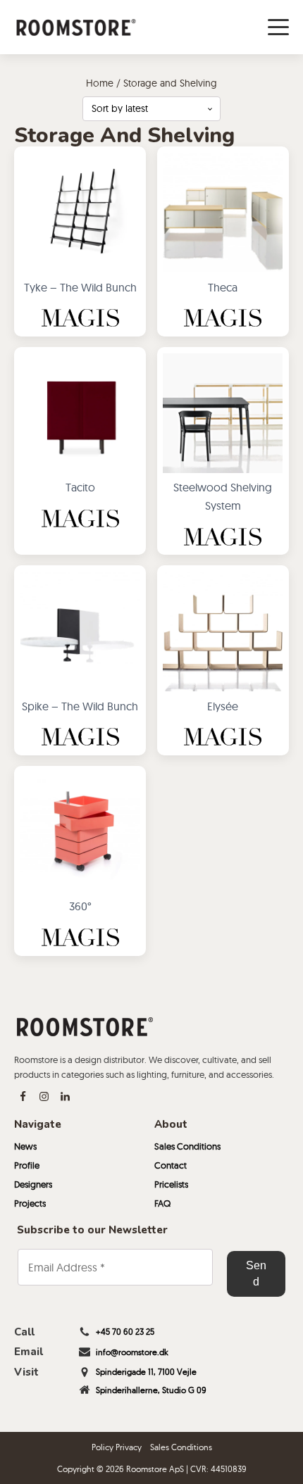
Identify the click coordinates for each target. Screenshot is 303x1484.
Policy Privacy (117, 1447)
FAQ (162, 1203)
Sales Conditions (187, 1146)
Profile (26, 1165)
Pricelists (171, 1184)
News (25, 1146)
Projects (30, 1203)
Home (99, 83)
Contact (170, 1165)
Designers (33, 1184)
